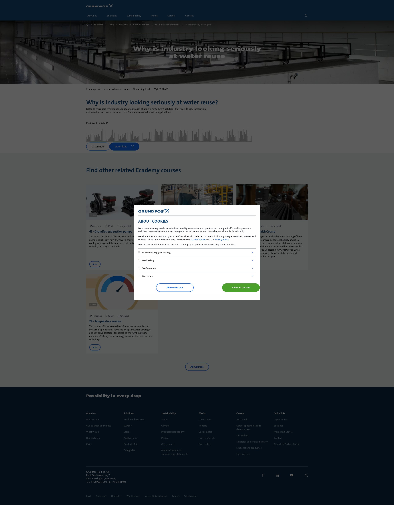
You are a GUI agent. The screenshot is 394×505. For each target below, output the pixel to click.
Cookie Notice (198, 239)
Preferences (149, 268)
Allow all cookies (241, 287)
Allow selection (175, 287)
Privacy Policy (222, 239)
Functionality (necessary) (156, 252)
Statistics (147, 276)
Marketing (148, 260)
